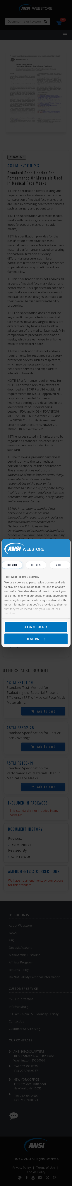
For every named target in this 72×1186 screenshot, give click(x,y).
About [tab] (60, 565)
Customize (34, 639)
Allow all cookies (36, 627)
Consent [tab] (11, 565)
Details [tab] (36, 565)
